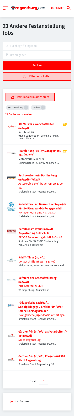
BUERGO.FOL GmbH (30, 286)
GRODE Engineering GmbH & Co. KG (40, 237)
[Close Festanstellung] (26, 107)
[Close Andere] (43, 107)
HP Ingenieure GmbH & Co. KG (37, 212)
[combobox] (37, 46)
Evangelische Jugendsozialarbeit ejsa (41, 315)
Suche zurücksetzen (21, 114)
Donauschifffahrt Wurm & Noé (36, 261)
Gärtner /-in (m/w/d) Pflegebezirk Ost (41, 356)
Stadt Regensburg (29, 340)
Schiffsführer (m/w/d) (31, 257)
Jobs (13, 401)
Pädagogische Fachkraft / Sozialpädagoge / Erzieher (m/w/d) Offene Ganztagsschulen (40, 307)
